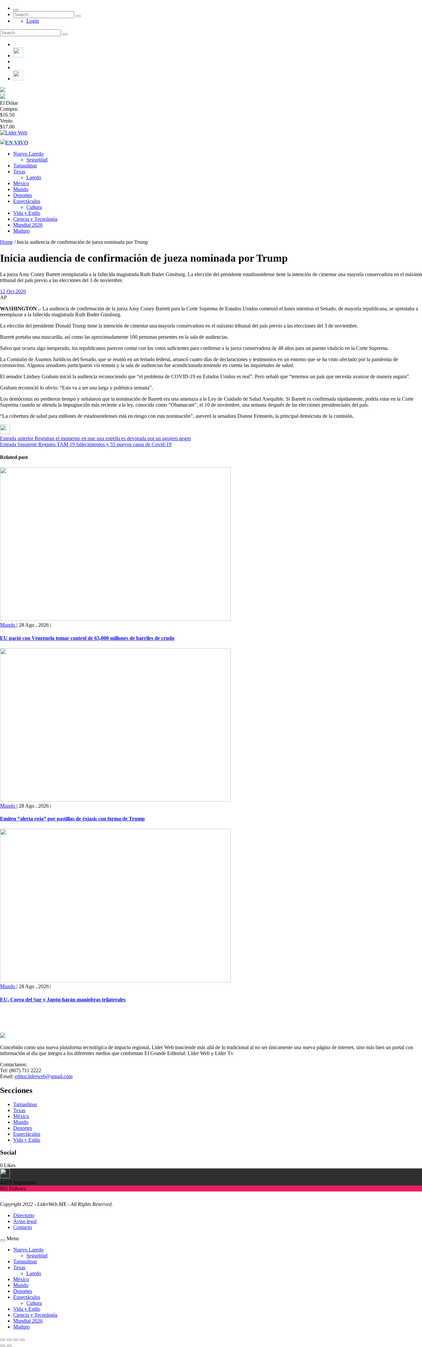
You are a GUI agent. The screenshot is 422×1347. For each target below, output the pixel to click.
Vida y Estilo (26, 213)
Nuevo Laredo (28, 154)
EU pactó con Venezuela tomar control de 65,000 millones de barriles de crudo (87, 638)
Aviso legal (25, 1221)
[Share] (9, 1340)
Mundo (20, 189)
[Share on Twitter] (5, 432)
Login (32, 21)
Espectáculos (26, 201)
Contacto (22, 1227)
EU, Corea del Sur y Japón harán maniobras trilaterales (63, 999)
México (21, 183)
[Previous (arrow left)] (2, 1346)
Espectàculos (26, 1134)
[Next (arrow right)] (9, 1346)
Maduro (21, 231)
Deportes (22, 195)
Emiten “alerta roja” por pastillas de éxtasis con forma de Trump (72, 818)
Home (6, 242)
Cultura (34, 207)
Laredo (33, 177)
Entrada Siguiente (18, 444)
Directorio (23, 1215)
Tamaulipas (25, 165)
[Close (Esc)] (2, 1340)
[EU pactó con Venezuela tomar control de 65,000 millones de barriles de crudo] (115, 619)
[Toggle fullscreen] (15, 1340)
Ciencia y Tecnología (35, 219)
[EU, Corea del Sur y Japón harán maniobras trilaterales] (115, 980)
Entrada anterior (16, 438)
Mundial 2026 (28, 225)
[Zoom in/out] (22, 1340)
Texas (19, 171)
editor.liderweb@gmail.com (44, 1076)
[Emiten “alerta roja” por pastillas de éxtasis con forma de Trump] (115, 800)
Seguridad (36, 159)
